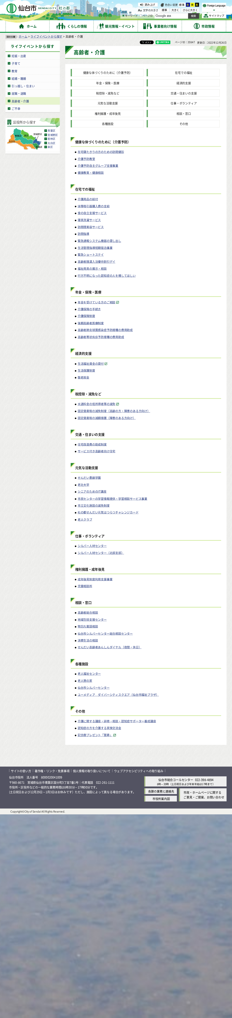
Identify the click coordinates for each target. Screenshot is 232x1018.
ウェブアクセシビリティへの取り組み (138, 771)
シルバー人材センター (92, 546)
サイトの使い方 (21, 771)
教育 (14, 71)
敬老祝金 (83, 377)
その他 (183, 124)
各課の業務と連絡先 (161, 791)
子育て (16, 63)
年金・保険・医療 (107, 83)
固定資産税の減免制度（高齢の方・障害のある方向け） (114, 411)
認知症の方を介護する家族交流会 (99, 728)
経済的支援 (183, 83)
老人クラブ (85, 519)
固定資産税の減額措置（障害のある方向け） (107, 418)
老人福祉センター (89, 673)
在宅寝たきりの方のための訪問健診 (101, 152)
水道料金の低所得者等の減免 (96, 404)
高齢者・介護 (20, 101)
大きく (175, 10)
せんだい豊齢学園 (89, 477)
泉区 (50, 147)
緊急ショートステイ (91, 255)
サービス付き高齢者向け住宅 (96, 451)
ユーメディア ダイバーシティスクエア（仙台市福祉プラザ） (118, 694)
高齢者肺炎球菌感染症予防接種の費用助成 (105, 330)
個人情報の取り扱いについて (92, 771)
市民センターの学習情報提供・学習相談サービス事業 (112, 498)
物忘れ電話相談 (88, 626)
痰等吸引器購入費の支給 (94, 206)
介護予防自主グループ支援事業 (98, 165)
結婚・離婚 (19, 78)
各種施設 (108, 124)
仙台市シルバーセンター (94, 687)
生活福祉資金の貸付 (91, 363)
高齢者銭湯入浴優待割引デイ (96, 261)
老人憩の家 (85, 680)
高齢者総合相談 (88, 612)
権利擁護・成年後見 (108, 113)
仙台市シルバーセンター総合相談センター (105, 633)
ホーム (23, 36)
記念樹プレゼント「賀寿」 (95, 735)
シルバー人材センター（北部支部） (101, 553)
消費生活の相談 (88, 640)
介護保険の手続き (89, 309)
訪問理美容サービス (91, 227)
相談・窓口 (183, 113)
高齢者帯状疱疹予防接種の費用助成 (101, 337)
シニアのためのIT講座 (92, 491)
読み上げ (150, 4)
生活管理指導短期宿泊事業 (95, 248)
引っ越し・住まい (23, 86)
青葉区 (51, 131)
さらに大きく (190, 10)
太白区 (51, 143)
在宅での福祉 (183, 72)
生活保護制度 (86, 370)
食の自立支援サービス (92, 213)
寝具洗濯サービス (89, 220)
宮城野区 (53, 135)
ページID (148, 16)
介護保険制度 (86, 316)
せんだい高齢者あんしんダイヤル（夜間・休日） (110, 647)
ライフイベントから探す (46, 36)
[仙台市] (38, 8)
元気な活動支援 (108, 103)
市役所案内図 (161, 798)
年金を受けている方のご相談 (96, 302)
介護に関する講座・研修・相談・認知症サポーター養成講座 (117, 721)
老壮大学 (83, 484)
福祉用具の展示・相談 (92, 268)
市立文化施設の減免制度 (94, 505)
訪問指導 (83, 233)
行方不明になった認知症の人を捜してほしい (107, 275)
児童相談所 (85, 586)
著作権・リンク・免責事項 (52, 771)
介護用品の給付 (88, 199)
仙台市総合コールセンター (175, 779)
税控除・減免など (107, 93)
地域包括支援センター (92, 619)
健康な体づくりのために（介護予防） (108, 72)
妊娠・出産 (19, 56)
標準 (182, 5)
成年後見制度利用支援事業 (95, 579)
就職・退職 (19, 93)
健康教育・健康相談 (91, 172)
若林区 (51, 139)
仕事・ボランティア (184, 103)
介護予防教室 (86, 159)
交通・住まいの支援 (184, 93)
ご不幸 (16, 108)
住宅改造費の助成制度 (92, 444)
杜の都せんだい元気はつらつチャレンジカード (108, 512)
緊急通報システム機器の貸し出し (99, 240)
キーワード (131, 16)
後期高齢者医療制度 (91, 323)
